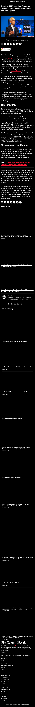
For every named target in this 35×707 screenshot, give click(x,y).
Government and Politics (7, 665)
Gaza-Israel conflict (5, 679)
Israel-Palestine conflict (6, 684)
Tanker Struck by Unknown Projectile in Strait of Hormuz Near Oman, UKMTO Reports (15, 417)
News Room (5, 14)
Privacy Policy (4, 687)
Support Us (3, 696)
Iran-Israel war (4, 677)
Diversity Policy (5, 694)
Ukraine (10, 59)
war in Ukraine (16, 71)
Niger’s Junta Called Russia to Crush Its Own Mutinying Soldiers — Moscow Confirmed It (17, 558)
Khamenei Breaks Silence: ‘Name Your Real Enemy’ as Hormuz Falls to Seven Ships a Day (17, 476)
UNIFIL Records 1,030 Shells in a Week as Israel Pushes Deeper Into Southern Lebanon (17, 637)
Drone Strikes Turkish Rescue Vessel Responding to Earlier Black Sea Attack (17, 290)
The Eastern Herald (11, 645)
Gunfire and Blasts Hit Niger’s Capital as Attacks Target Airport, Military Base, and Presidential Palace (17, 608)
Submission (4, 698)
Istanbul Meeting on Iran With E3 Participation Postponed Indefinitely (16, 265)
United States (4, 658)
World (2, 661)
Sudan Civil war (4, 682)
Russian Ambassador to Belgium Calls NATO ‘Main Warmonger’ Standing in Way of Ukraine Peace (16, 236)
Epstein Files (4, 673)
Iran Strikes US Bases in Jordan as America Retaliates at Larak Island (17, 392)
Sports (2, 669)
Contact (3, 700)
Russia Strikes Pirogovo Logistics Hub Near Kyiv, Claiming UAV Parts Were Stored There (15, 505)
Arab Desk (5, 369)
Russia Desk (6, 450)
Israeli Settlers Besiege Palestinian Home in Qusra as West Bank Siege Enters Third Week (17, 583)
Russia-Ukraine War (6, 675)
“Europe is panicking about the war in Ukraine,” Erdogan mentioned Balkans (16, 164)
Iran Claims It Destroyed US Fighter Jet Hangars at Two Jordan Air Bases (17, 367)
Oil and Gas (4, 663)
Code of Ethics (4, 691)
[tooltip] (2, 44)
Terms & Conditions (6, 689)
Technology (3, 667)
